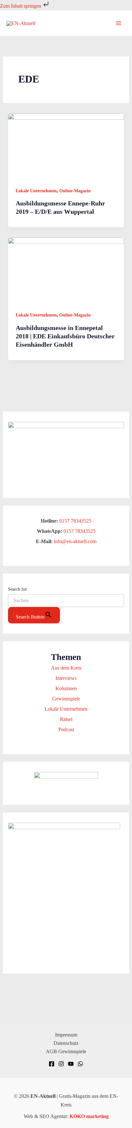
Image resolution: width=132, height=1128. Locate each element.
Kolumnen (66, 688)
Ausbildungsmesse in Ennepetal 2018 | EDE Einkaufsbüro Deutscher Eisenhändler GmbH (65, 336)
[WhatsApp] (80, 1064)
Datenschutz (66, 1043)
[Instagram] (61, 1064)
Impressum (66, 1034)
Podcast (66, 729)
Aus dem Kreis (66, 668)
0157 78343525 (75, 521)
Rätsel (66, 719)
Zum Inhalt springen (21, 6)
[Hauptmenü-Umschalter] (118, 23)
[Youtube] (71, 1064)
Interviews (66, 678)
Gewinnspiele (66, 698)
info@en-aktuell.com (74, 541)
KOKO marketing (89, 1116)
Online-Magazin (75, 190)
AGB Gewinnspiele (66, 1051)
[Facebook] (51, 1064)
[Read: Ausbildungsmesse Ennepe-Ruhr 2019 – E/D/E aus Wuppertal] (66, 145)
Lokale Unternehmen (36, 190)
